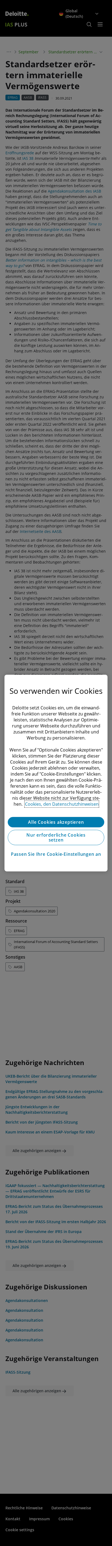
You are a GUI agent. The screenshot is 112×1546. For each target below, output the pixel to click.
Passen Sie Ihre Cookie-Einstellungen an (56, 854)
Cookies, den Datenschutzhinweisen (62, 804)
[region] (55, 773)
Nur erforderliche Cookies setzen (56, 837)
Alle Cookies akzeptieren (56, 822)
